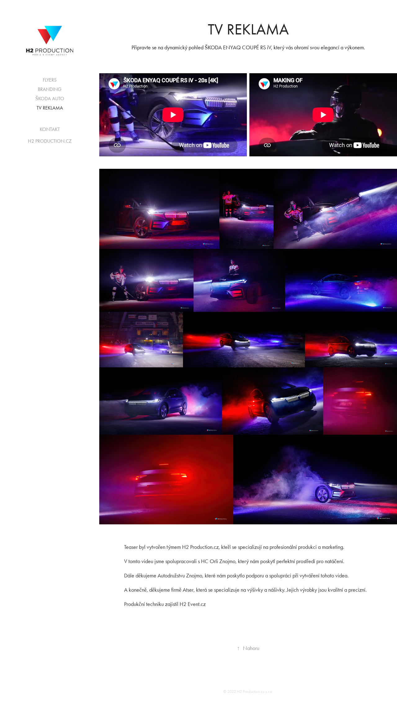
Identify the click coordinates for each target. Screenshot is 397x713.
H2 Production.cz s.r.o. (255, 691)
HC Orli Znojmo (218, 561)
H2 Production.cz (200, 547)
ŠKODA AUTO (49, 98)
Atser (188, 589)
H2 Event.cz (193, 604)
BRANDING (49, 89)
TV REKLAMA (50, 108)
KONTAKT (50, 129)
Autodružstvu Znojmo (180, 575)
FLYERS (49, 80)
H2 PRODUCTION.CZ (50, 141)
